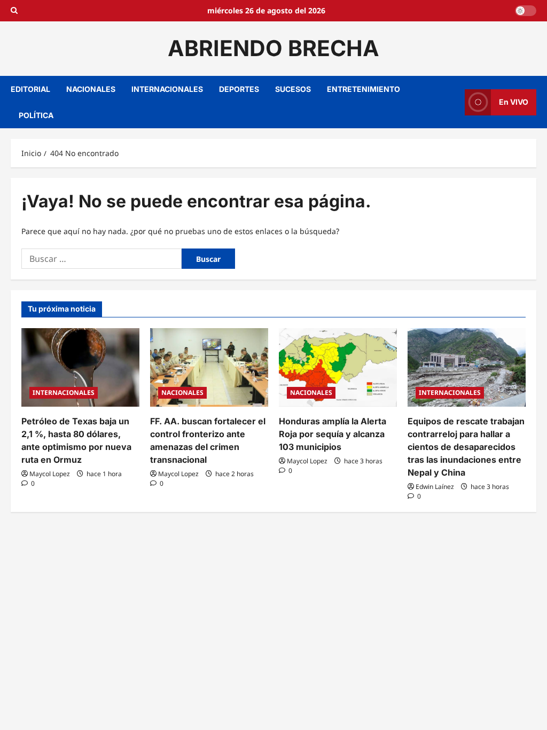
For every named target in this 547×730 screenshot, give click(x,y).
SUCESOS (293, 89)
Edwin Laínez (435, 486)
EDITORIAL (30, 89)
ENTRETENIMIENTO (363, 89)
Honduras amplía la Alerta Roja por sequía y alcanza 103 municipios (332, 434)
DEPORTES (239, 89)
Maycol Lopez (49, 473)
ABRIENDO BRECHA (273, 48)
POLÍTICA (36, 115)
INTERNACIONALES (167, 89)
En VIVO (513, 101)
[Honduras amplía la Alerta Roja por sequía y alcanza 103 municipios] (338, 367)
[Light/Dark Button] (525, 10)
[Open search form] (14, 10)
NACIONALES (90, 89)
